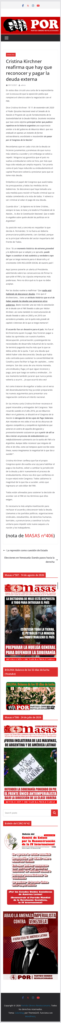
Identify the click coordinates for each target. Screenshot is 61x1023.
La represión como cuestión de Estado (27, 550)
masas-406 (10, 55)
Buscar (54, 812)
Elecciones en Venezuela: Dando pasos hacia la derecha (29, 559)
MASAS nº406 (39, 535)
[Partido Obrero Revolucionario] (30, 18)
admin (23, 85)
